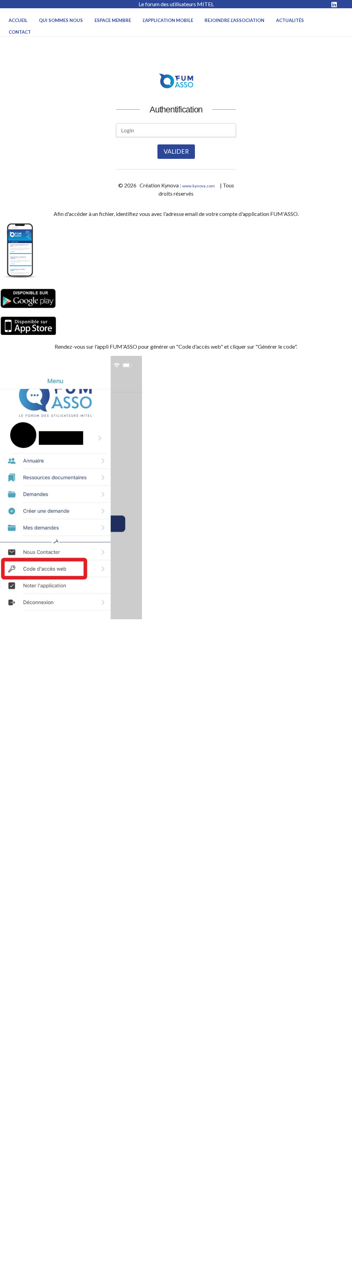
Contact (20, 32)
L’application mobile (168, 20)
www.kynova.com (198, 185)
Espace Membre (113, 20)
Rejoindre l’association (234, 20)
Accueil (18, 20)
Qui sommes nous (61, 20)
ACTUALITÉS (290, 20)
